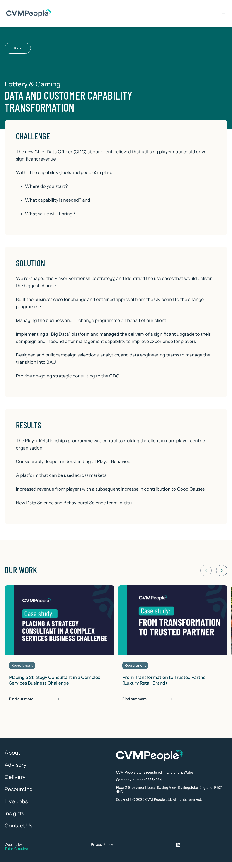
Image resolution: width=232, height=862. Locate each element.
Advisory (16, 765)
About (12, 753)
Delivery (15, 777)
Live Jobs (16, 801)
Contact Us (18, 825)
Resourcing (19, 789)
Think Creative (16, 849)
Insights (14, 813)
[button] (223, 14)
